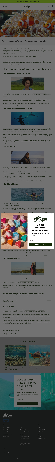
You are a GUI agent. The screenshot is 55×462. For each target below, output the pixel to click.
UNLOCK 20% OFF (40, 244)
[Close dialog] (52, 215)
